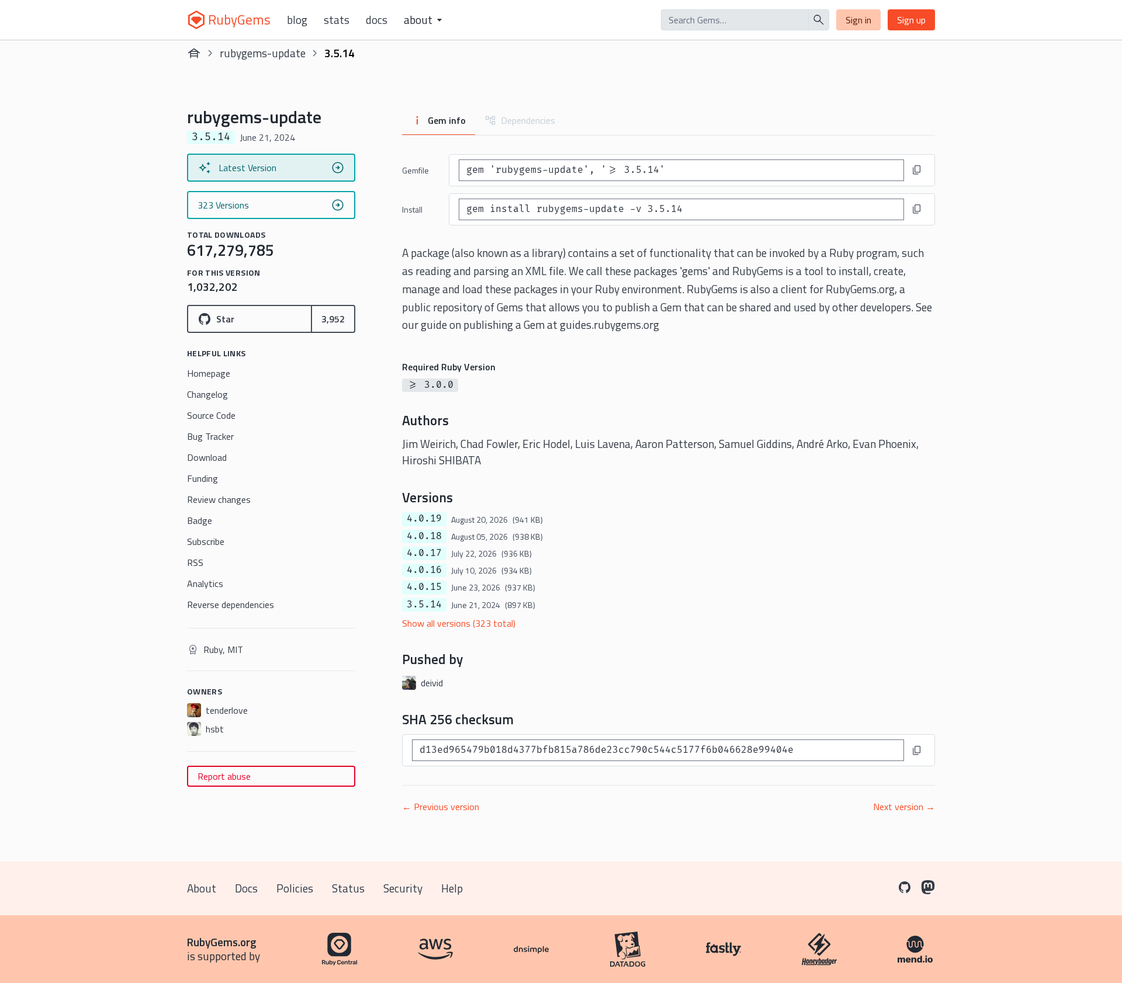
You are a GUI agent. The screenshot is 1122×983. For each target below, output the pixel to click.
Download (207, 457)
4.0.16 (424, 570)
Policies (294, 888)
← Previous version (440, 807)
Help (452, 888)
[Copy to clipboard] (917, 170)
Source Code (211, 415)
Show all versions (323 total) (458, 623)
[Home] (194, 53)
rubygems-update (263, 52)
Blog (297, 20)
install (412, 209)
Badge (199, 520)
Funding (202, 478)
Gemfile (415, 170)
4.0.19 (424, 519)
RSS (195, 562)
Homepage (208, 373)
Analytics (205, 583)
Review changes (219, 499)
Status (348, 888)
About (201, 888)
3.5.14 (424, 604)
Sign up (911, 20)
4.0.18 (424, 536)
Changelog (207, 394)
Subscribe (205, 541)
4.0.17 (424, 553)
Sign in (858, 20)
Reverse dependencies (230, 605)
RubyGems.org (222, 941)
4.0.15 (424, 587)
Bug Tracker (210, 436)
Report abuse (224, 776)
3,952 (333, 319)
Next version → (904, 807)
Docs (376, 20)
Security (403, 888)
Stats (336, 20)
